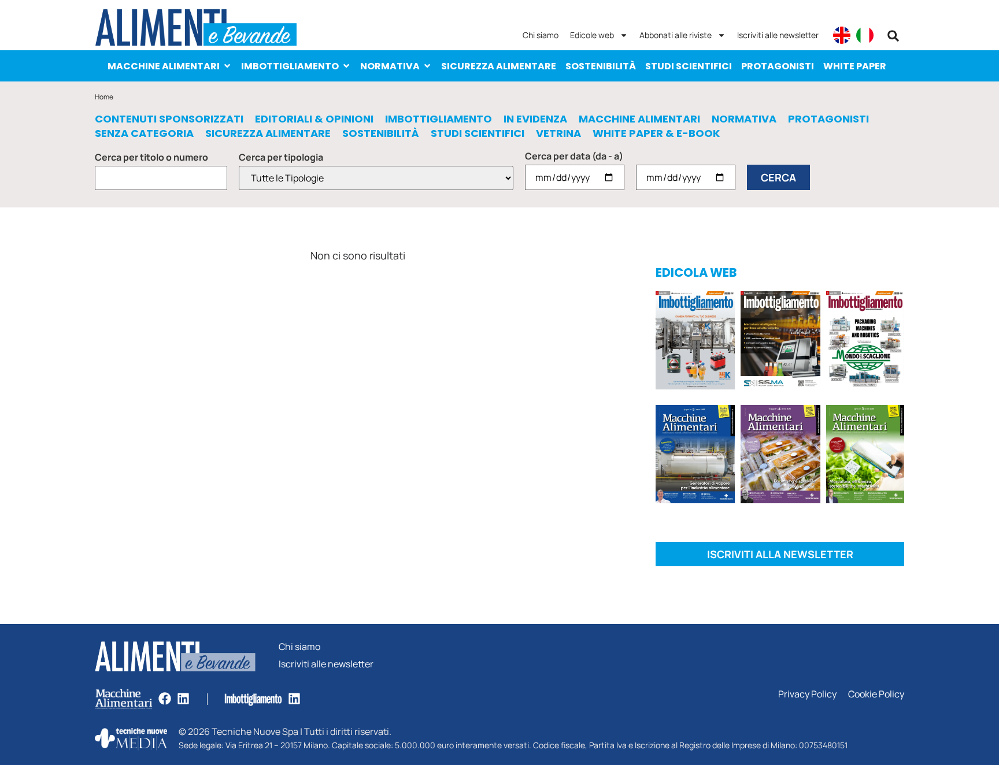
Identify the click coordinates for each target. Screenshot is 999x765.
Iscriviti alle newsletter (778, 34)
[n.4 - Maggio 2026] (780, 342)
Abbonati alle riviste (675, 34)
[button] (893, 36)
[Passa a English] (841, 35)
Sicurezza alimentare (498, 66)
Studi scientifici (688, 66)
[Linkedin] (183, 698)
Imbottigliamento (290, 66)
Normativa (390, 66)
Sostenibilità (600, 66)
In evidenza (535, 119)
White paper (854, 66)
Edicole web (592, 34)
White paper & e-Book (656, 133)
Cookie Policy (876, 694)
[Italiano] (865, 35)
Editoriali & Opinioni (314, 119)
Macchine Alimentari (164, 66)
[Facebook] (164, 698)
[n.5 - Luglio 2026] (695, 342)
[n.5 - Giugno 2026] (695, 456)
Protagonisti (777, 66)
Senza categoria (144, 133)
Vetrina (558, 133)
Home (104, 97)
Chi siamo (540, 34)
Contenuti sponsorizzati (169, 119)
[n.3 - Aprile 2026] (865, 342)
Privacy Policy (807, 694)
